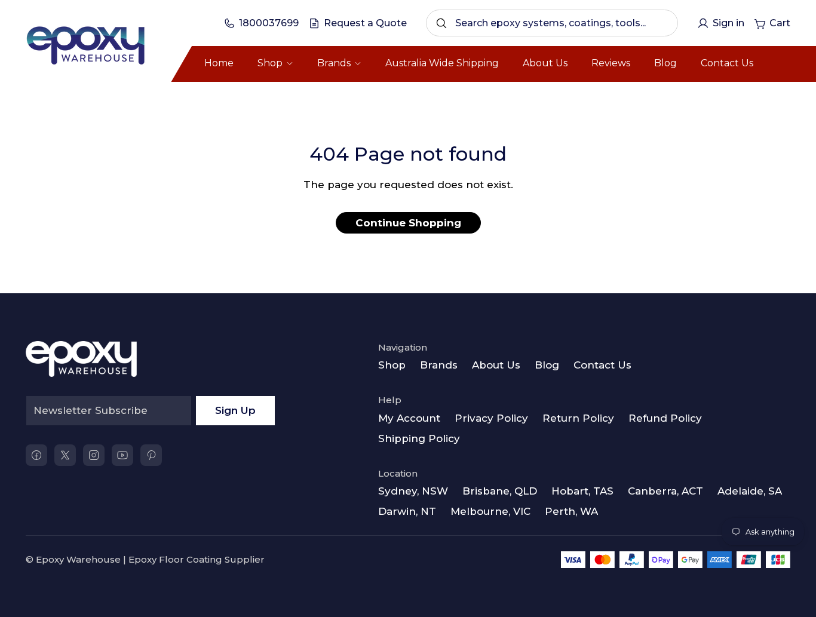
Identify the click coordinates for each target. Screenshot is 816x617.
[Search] (441, 23)
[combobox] (552, 23)
